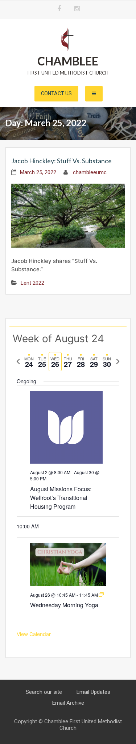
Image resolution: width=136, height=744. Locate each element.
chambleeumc (90, 172)
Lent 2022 (32, 283)
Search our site (44, 692)
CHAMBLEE (67, 61)
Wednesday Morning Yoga (64, 605)
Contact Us (56, 93)
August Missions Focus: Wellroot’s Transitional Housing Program (60, 498)
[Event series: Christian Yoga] (101, 595)
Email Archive (68, 703)
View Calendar (34, 634)
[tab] (29, 361)
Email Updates (93, 692)
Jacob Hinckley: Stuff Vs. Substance (61, 161)
